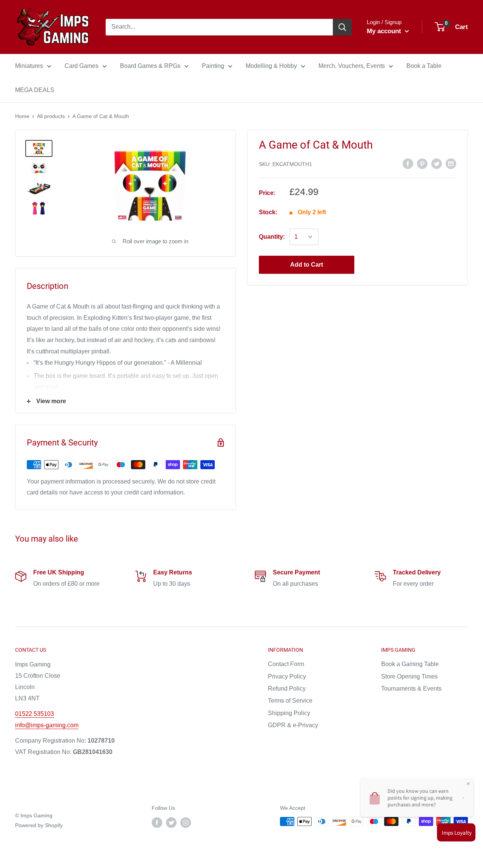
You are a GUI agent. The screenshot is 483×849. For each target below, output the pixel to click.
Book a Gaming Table (410, 664)
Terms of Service (290, 700)
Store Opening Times (409, 676)
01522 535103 (34, 714)
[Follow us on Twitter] (171, 822)
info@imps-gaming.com (46, 725)
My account (385, 31)
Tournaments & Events (411, 688)
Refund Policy (287, 688)
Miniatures (29, 66)
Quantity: (272, 236)
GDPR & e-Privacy (293, 725)
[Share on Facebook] (408, 163)
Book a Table (423, 66)
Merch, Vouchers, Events (351, 66)
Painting (213, 66)
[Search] (342, 27)
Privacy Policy (287, 676)
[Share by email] (451, 163)
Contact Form (286, 664)
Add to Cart (306, 264)
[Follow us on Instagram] (185, 822)
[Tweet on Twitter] (436, 163)
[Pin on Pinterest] (422, 163)
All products (51, 116)
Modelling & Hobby (271, 66)
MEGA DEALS (34, 90)
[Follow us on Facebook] (157, 822)
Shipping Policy (289, 713)
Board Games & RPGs (150, 66)
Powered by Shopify (39, 825)
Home (22, 116)
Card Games (81, 66)
